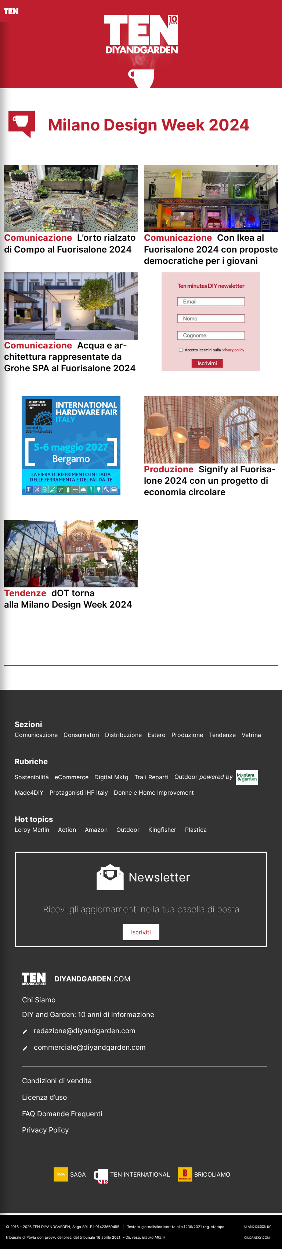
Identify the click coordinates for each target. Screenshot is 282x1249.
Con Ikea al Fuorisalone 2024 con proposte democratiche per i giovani (211, 249)
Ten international (140, 1174)
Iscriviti (141, 932)
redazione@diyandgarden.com (84, 1030)
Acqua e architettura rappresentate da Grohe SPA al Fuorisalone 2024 (70, 356)
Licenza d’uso (44, 1097)
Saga (78, 1174)
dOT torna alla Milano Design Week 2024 (69, 599)
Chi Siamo (38, 999)
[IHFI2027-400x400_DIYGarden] (71, 493)
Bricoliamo (212, 1174)
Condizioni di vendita (57, 1080)
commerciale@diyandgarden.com (90, 1047)
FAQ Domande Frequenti (62, 1113)
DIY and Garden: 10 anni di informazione (88, 1014)
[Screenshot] (211, 369)
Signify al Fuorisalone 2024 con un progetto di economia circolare (209, 480)
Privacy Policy (45, 1129)
